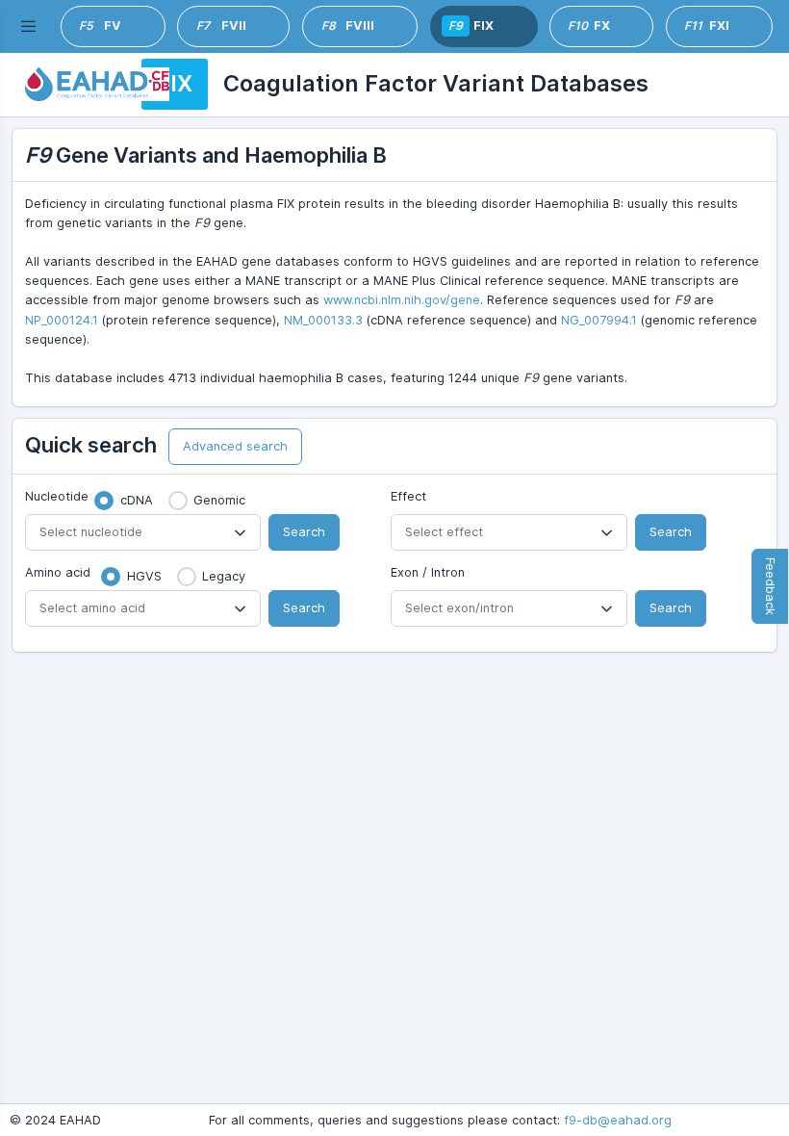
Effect (408, 496)
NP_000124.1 (61, 320)
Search (304, 532)
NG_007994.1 (599, 320)
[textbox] (143, 532)
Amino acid (57, 572)
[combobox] (143, 532)
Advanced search (235, 446)
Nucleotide (57, 496)
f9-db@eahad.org (618, 1120)
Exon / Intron (428, 572)
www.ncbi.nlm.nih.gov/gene (401, 300)
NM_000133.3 (323, 320)
